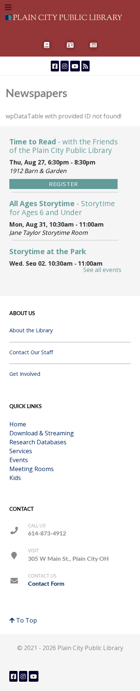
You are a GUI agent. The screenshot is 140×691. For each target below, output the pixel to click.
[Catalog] (47, 45)
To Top (26, 620)
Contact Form (46, 584)
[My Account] (70, 45)
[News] (93, 45)
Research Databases (37, 442)
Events (18, 460)
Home (17, 424)
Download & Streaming (41, 433)
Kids (15, 478)
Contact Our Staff (31, 352)
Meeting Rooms (31, 469)
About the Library (31, 330)
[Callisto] (64, 17)
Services (20, 451)
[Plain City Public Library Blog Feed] (85, 66)
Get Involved (24, 373)
